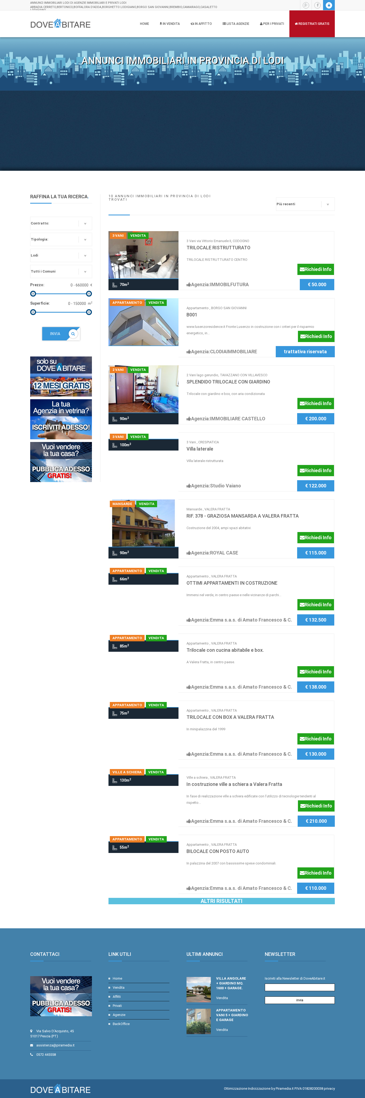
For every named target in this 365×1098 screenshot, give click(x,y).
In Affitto (203, 24)
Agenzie (119, 1015)
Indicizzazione (259, 1089)
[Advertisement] (182, 130)
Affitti (117, 997)
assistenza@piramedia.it (55, 1045)
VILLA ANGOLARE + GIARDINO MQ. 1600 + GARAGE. (231, 983)
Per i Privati (273, 24)
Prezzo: (37, 285)
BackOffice (121, 1024)
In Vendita (171, 24)
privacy (329, 1089)
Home (144, 24)
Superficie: (40, 303)
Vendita (119, 988)
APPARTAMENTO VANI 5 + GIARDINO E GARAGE (232, 1015)
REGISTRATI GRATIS (313, 24)
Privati (117, 1006)
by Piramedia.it (282, 1089)
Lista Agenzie (237, 24)
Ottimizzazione (235, 1089)
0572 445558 (46, 1055)
